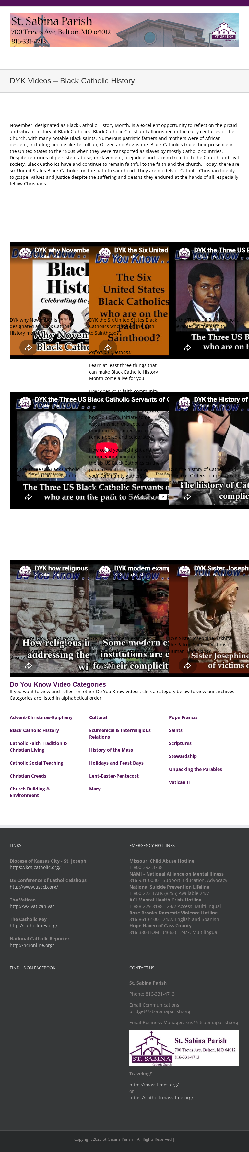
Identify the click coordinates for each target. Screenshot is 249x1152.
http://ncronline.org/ (32, 945)
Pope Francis (183, 717)
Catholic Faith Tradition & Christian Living (38, 746)
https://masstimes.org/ (154, 1085)
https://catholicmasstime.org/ (161, 1098)
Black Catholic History (34, 730)
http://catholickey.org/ (33, 926)
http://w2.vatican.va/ (32, 906)
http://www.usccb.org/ (34, 887)
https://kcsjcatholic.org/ (35, 867)
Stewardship (183, 756)
